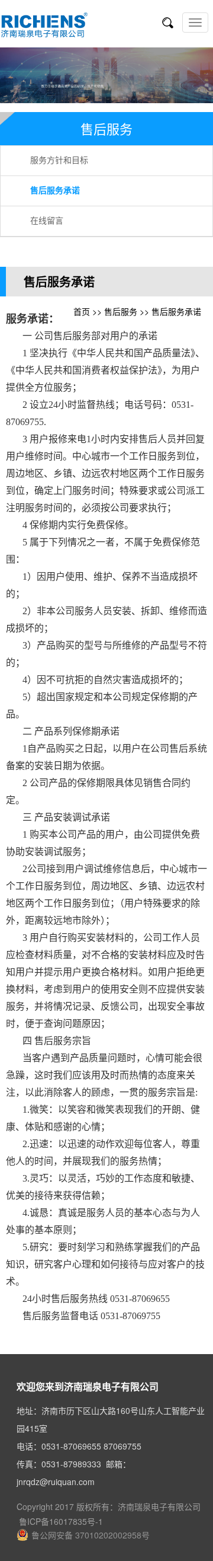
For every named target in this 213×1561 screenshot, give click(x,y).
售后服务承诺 (55, 190)
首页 (81, 311)
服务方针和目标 (59, 160)
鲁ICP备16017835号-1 (60, 1521)
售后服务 (120, 311)
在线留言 (46, 220)
